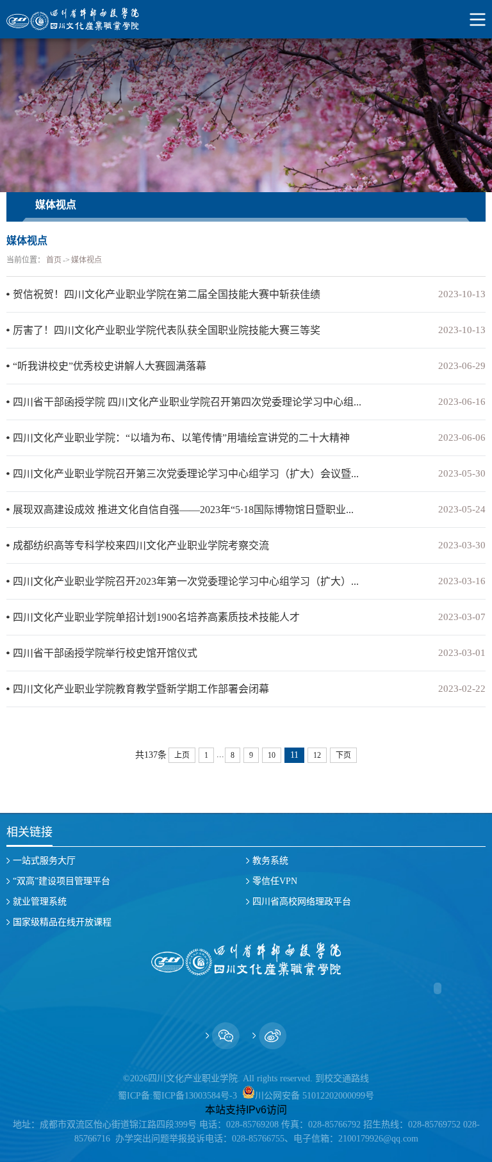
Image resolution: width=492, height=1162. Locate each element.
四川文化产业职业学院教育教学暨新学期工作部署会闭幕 (141, 688)
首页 (54, 260)
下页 (343, 755)
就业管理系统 (40, 901)
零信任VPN (274, 881)
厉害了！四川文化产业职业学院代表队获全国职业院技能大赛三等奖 (166, 330)
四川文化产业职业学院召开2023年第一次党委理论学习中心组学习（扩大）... (186, 581)
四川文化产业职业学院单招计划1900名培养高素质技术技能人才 (156, 617)
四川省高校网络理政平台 (301, 901)
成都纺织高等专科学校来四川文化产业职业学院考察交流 (141, 545)
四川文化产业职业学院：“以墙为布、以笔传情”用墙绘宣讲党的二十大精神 (181, 437)
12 (317, 755)
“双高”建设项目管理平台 (61, 881)
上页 (182, 755)
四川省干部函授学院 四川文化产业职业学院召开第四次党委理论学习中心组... (187, 402)
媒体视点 (86, 260)
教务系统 (270, 860)
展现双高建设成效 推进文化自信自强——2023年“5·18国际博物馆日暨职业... (183, 509)
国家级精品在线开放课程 (62, 922)
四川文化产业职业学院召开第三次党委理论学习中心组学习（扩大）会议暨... (186, 473)
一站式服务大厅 (44, 860)
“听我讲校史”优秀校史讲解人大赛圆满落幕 (109, 366)
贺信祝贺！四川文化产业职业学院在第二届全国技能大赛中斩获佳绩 (166, 294)
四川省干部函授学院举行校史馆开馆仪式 (105, 653)
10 (271, 755)
